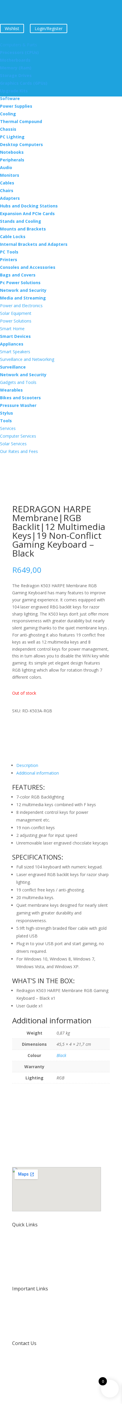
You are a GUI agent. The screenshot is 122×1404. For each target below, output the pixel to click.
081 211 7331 (25, 1377)
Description (27, 765)
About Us (21, 1258)
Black (61, 1055)
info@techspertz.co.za (33, 1361)
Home (18, 1242)
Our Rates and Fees (31, 1274)
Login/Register (48, 28)
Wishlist (12, 28)
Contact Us (24, 1343)
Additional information (37, 773)
